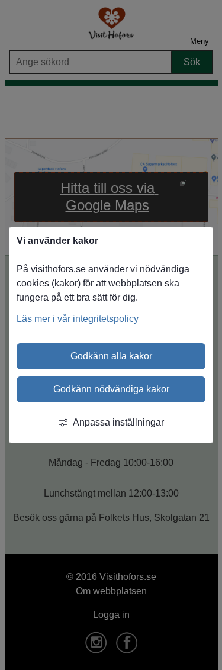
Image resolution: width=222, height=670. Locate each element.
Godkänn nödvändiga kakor (111, 389)
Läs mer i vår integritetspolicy (78, 319)
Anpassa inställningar (118, 422)
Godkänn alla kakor (111, 356)
